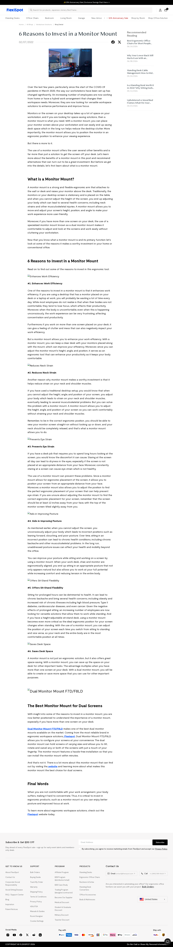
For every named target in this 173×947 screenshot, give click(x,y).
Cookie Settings (37, 921)
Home (21, 24)
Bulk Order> (148, 887)
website (52, 766)
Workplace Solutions (44, 24)
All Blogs (30, 24)
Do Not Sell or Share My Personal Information (147, 944)
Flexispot (69, 736)
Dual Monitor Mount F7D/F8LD (45, 728)
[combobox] (92, 10)
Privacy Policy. (161, 849)
